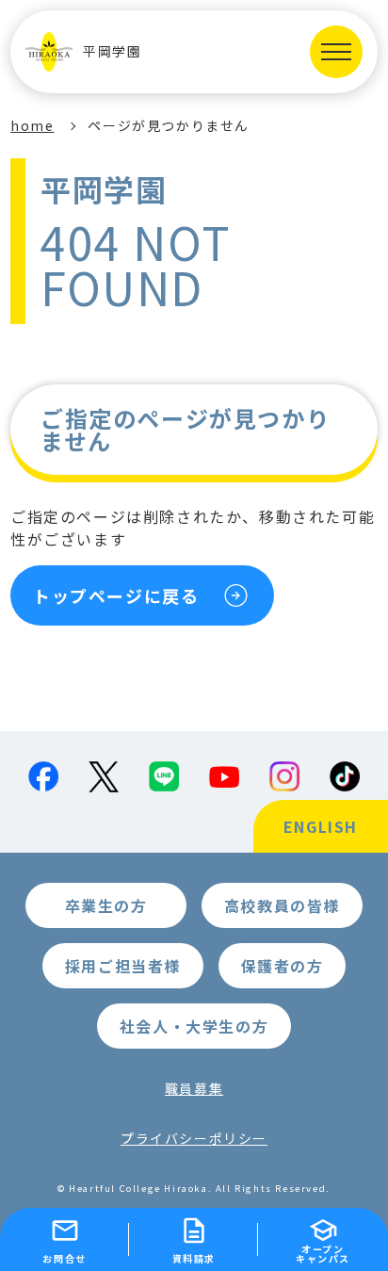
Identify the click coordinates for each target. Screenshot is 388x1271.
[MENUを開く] (336, 51)
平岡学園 (112, 51)
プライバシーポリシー (194, 1138)
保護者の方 (282, 965)
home (32, 125)
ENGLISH (320, 826)
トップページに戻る (116, 595)
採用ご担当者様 (123, 965)
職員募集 (194, 1088)
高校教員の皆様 (282, 905)
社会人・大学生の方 (194, 1026)
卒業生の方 (106, 905)
